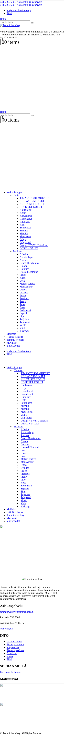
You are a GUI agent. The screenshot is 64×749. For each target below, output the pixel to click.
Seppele (24, 313)
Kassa (10, 656)
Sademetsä (25, 310)
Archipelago (26, 257)
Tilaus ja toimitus (15, 644)
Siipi (22, 316)
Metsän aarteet (27, 283)
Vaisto (23, 325)
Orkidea (24, 292)
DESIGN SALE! (29, 248)
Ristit (22, 224)
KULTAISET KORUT (32, 204)
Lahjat (23, 239)
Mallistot (17, 251)
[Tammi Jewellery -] (10, 25)
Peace (23, 295)
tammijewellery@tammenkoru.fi (16, 611)
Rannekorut (26, 218)
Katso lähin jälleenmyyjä (29, 1)
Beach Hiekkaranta (30, 263)
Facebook (5, 672)
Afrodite (24, 254)
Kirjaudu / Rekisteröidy (19, 10)
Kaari (22, 277)
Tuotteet (17, 195)
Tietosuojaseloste (15, 650)
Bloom (23, 266)
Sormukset (25, 227)
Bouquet (24, 268)
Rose (22, 307)
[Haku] (32, 22)
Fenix (23, 274)
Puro (22, 304)
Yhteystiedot (13, 345)
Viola (22, 328)
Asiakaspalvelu (14, 641)
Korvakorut (26, 215)
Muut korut (25, 236)
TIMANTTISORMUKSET (34, 198)
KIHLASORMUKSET (32, 201)
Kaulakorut (25, 209)
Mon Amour (26, 286)
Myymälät (12, 342)
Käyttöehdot (13, 647)
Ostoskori (12, 653)
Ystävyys (24, 330)
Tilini (9, 13)
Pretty (23, 301)
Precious (24, 298)
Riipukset (25, 221)
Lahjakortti (25, 242)
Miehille (24, 230)
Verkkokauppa (14, 192)
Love (22, 280)
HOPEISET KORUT (31, 206)
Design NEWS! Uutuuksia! (34, 245)
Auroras (24, 260)
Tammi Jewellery (15, 339)
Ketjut (23, 212)
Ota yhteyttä (6, 628)
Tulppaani (25, 322)
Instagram (16, 672)
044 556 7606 (7, 1)
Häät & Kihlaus (15, 336)
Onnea (23, 289)
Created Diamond (29, 271)
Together (24, 319)
